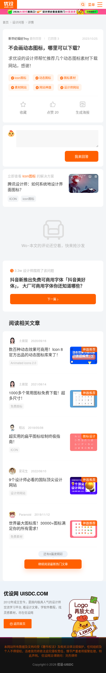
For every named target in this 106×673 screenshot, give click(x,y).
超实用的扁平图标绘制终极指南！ (34, 439)
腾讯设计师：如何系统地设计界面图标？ (35, 186)
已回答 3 (53, 38)
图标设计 (89, 436)
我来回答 (81, 156)
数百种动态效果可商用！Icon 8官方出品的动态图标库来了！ (36, 352)
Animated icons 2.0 (23, 363)
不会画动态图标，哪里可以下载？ (45, 47)
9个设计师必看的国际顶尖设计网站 (35, 482)
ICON (13, 199)
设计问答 (18, 22)
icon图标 (20, 78)
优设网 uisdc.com (26, 593)
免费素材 (16, 536)
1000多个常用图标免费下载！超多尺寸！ (37, 395)
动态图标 (44, 78)
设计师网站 (71, 87)
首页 (6, 22)
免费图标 (16, 406)
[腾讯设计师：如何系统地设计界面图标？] (83, 183)
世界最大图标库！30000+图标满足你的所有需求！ (37, 525)
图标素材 (80, 58)
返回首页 (19, 623)
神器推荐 (89, 349)
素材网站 (20, 87)
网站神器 (45, 87)
